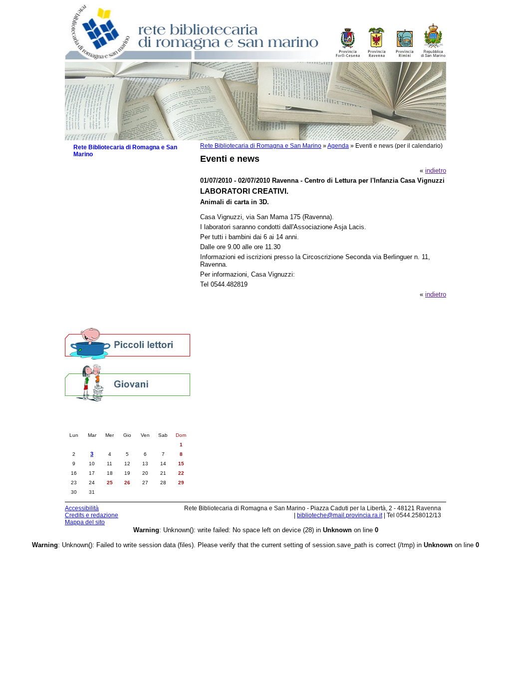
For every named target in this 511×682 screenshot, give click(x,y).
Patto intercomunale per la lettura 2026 (126, 199)
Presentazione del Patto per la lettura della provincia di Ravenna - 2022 (132, 247)
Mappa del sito (85, 522)
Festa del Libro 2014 (107, 261)
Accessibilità (82, 508)
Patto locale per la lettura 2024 (122, 223)
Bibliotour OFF (99, 281)
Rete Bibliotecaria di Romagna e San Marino (260, 146)
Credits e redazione (91, 515)
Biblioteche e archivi (102, 176)
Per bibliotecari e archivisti (111, 321)
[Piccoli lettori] (127, 344)
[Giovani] (127, 382)
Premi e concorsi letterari (114, 301)
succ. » (158, 425)
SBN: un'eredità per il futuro (118, 311)
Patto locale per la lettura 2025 (122, 213)
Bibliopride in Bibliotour (111, 271)
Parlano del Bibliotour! (110, 291)
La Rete (84, 166)
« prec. (96, 425)
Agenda (338, 146)
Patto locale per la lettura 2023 (122, 233)
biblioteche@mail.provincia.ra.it (339, 515)
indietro (435, 170)
